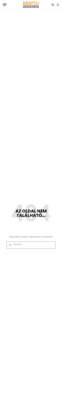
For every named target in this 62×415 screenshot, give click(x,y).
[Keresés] (53, 4)
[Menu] (5, 4)
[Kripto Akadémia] (31, 4)
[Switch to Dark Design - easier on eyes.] (57, 4)
